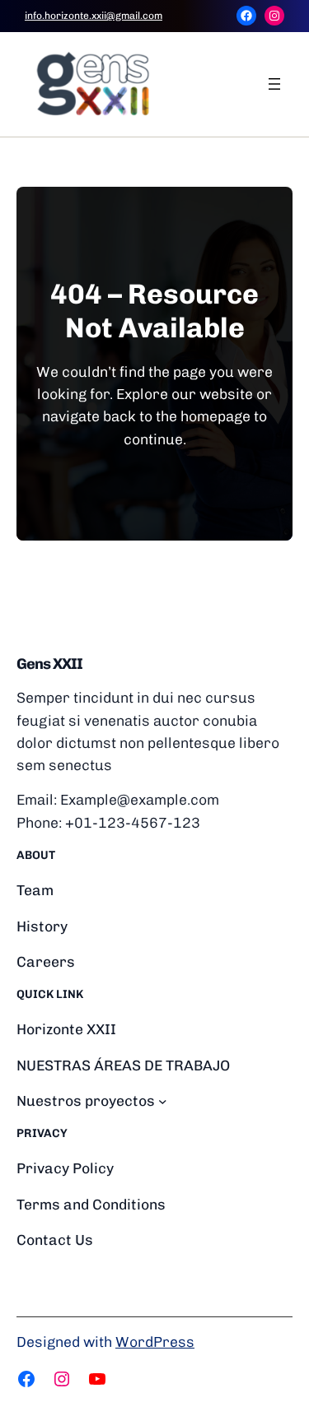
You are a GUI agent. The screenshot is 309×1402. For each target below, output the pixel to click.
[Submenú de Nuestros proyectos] (162, 1100)
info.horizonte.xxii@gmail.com (93, 15)
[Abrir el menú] (274, 84)
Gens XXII (49, 664)
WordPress (154, 1341)
